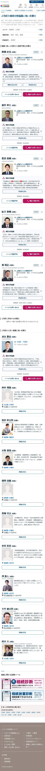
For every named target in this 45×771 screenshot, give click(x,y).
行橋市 (12, 467)
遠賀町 (33, 712)
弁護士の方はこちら (37, 1)
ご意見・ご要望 (31, 733)
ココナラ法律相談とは (12, 733)
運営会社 (7, 759)
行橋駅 (6, 500)
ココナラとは (8, 741)
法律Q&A (7, 736)
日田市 (12, 658)
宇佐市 (25, 342)
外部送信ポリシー (32, 741)
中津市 (12, 405)
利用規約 (29, 736)
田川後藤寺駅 (8, 595)
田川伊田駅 (7, 628)
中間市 (13, 712)
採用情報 (7, 761)
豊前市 (12, 437)
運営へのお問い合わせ (12, 747)
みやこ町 (4, 715)
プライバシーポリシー (33, 739)
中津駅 (6, 407)
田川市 (12, 563)
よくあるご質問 (9, 744)
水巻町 (23, 712)
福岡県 (6, 437)
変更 (40, 29)
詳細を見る (22, 411)
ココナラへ (5, 2)
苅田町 (38, 712)
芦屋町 (18, 712)
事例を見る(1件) (12, 85)
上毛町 (18, 57)
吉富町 (10, 715)
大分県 (19, 342)
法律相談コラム (9, 739)
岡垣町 (28, 712)
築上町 (20, 715)
